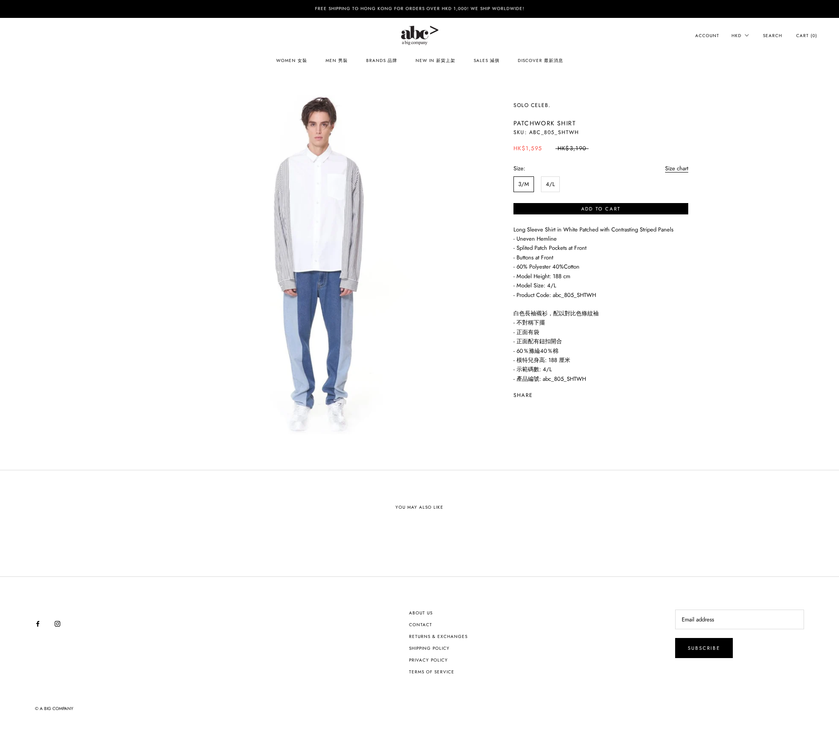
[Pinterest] (563, 393)
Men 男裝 (337, 60)
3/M (523, 184)
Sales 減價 (486, 60)
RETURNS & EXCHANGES (438, 636)
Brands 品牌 (381, 60)
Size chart (676, 168)
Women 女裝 (291, 60)
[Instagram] (57, 623)
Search (772, 35)
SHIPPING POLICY (429, 648)
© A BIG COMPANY (54, 708)
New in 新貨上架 (435, 60)
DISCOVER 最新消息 (540, 60)
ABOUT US (421, 613)
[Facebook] (541, 393)
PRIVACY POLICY (428, 660)
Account (707, 35)
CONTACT (420, 624)
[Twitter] (552, 393)
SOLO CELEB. (532, 105)
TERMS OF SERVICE (431, 672)
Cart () (806, 35)
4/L (550, 184)
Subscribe (704, 648)
